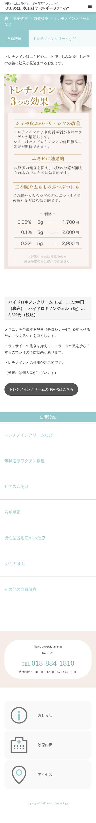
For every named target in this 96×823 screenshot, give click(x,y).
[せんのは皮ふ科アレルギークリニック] (36, 6)
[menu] (89, 6)
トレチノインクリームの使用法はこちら (41, 389)
